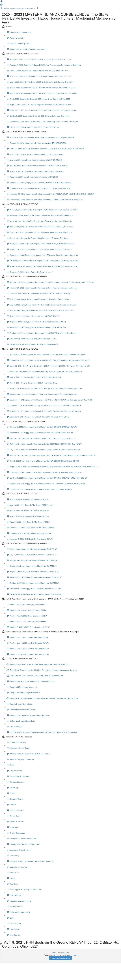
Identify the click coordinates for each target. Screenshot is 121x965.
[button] (1, 2)
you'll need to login (70, 955)
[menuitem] (1, 5)
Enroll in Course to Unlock (60, 958)
